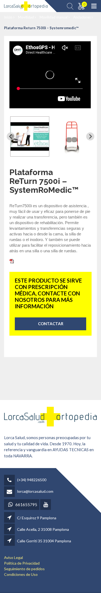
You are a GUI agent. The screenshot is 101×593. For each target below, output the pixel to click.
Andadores (82, 17)
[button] (29, 136)
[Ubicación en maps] (10, 518)
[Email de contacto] (10, 492)
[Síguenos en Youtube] (46, 505)
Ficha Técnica (27, 260)
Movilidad (26, 17)
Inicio (8, 17)
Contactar (50, 323)
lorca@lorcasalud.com (35, 491)
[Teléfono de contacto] (10, 480)
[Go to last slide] (11, 136)
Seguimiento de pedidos (24, 568)
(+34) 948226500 (31, 479)
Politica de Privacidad (22, 563)
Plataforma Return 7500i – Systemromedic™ (41, 28)
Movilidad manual (54, 17)
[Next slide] (90, 136)
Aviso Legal (13, 557)
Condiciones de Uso (21, 574)
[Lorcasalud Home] (50, 416)
